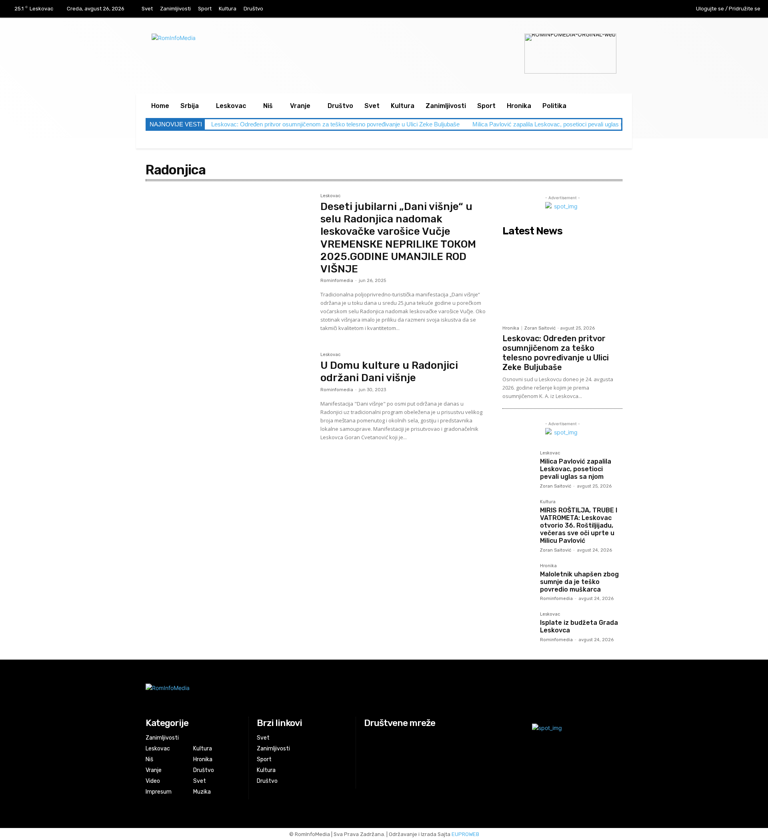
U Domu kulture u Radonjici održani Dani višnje (389, 371)
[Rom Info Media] (268, 48)
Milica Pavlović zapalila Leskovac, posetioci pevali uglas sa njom (556, 124)
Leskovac (330, 196)
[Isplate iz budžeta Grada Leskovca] (518, 627)
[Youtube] (667, 9)
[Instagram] (651, 9)
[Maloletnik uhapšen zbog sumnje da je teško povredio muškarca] (518, 579)
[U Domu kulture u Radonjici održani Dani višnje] (229, 407)
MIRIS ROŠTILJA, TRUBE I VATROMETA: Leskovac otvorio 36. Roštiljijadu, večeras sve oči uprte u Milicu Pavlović (578, 525)
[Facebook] (634, 9)
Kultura (548, 502)
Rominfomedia (336, 280)
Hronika (510, 328)
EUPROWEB (465, 834)
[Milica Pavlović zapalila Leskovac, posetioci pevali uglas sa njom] (518, 466)
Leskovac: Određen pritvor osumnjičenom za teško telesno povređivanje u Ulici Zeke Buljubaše (335, 124)
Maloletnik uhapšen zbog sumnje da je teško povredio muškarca (579, 581)
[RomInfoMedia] (303, 694)
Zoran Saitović (540, 328)
